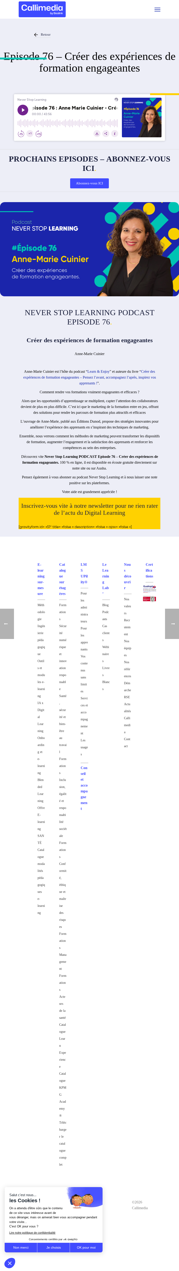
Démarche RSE (127, 690)
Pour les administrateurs (84, 607)
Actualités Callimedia (127, 718)
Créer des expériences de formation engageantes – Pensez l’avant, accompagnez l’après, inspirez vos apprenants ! (89, 377)
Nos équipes (127, 648)
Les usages (84, 747)
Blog (105, 605)
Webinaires (105, 654)
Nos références (127, 669)
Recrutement (127, 627)
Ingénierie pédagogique (41, 640)
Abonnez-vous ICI (89, 183)
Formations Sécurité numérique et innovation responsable (63, 647)
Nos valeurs (127, 606)
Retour (46, 34)
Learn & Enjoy (98, 371)
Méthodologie (41, 612)
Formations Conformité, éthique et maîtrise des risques (62, 885)
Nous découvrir (127, 576)
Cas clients (106, 633)
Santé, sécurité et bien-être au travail (63, 724)
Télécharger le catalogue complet (62, 1143)
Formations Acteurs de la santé (62, 996)
